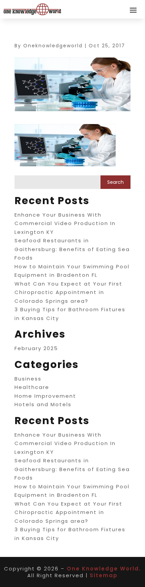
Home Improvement (45, 395)
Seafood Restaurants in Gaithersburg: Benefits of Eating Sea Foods (72, 249)
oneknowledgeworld (53, 45)
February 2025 (36, 348)
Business (27, 378)
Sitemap (104, 575)
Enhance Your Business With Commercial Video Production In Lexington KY (65, 223)
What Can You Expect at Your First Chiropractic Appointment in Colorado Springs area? (68, 292)
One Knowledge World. (104, 568)
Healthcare (31, 387)
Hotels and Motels (42, 404)
